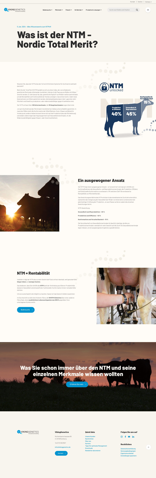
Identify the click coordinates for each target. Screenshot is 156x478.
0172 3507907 (61, 443)
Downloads (89, 448)
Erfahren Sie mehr (76, 384)
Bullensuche (25, 310)
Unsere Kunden (90, 436)
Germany (147, 2)
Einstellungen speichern (128, 456)
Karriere (88, 443)
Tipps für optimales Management (96, 446)
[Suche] (137, 10)
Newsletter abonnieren (92, 450)
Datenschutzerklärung (128, 448)
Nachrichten (89, 439)
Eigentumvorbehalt (127, 453)
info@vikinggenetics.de (62, 447)
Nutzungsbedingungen (128, 451)
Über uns (88, 441)
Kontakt (60, 453)
